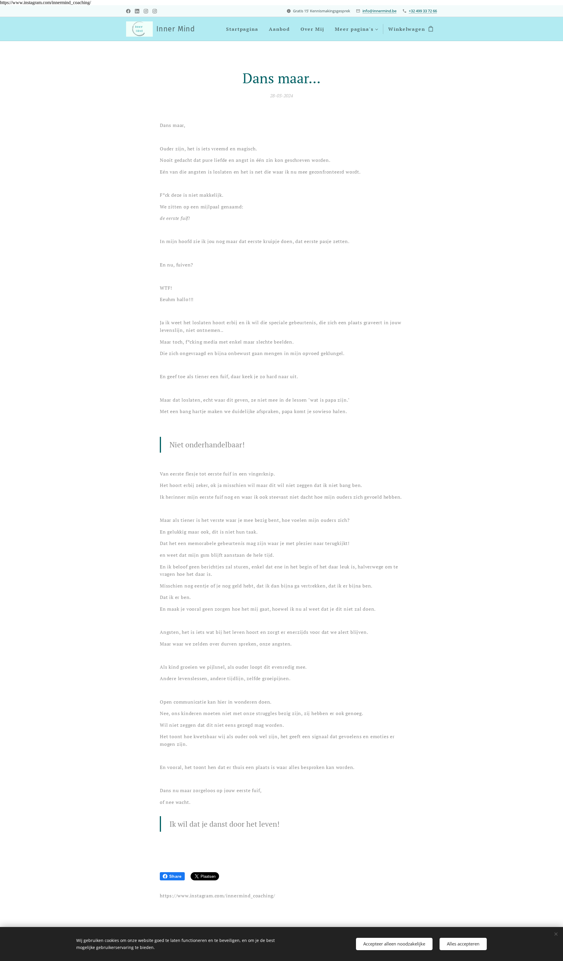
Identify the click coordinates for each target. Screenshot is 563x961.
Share (175, 876)
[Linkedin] (137, 11)
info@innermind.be (379, 10)
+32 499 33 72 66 (423, 10)
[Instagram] (146, 11)
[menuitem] (242, 29)
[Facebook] (128, 11)
